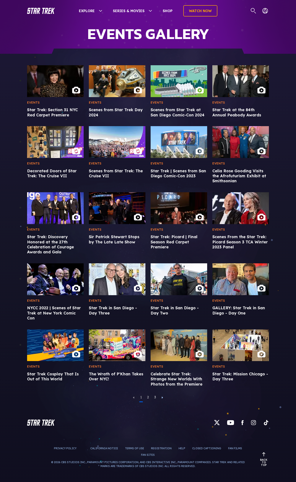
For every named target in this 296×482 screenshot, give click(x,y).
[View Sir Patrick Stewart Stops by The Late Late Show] (117, 208)
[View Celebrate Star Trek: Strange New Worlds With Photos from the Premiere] (179, 345)
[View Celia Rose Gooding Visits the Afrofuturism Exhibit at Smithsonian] (240, 142)
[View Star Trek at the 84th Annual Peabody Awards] (240, 81)
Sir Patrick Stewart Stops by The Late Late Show (114, 239)
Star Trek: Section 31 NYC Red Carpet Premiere (52, 112)
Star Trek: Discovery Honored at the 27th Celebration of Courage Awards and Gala (50, 244)
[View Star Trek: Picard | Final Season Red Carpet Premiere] (179, 208)
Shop (167, 11)
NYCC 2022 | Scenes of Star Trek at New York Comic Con (54, 313)
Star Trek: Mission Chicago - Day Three (240, 376)
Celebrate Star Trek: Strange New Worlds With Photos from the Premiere (176, 379)
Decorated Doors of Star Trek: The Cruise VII (52, 173)
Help (182, 448)
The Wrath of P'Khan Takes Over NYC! (116, 376)
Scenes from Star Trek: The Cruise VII (116, 173)
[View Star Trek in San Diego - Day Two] (179, 279)
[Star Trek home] (41, 423)
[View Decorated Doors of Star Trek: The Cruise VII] (55, 142)
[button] (41, 10)
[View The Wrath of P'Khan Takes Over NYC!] (117, 345)
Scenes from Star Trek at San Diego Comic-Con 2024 (177, 112)
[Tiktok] (266, 422)
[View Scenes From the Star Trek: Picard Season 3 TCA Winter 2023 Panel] (240, 208)
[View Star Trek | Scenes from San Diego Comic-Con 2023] (179, 142)
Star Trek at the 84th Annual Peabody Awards (236, 112)
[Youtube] (230, 422)
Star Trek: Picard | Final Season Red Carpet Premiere (174, 241)
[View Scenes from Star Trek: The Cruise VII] (117, 142)
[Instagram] (253, 422)
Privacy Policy (65, 448)
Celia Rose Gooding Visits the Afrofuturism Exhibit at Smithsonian (239, 176)
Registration (161, 448)
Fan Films (235, 448)
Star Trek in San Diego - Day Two (175, 310)
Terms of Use (134, 448)
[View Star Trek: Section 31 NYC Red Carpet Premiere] (55, 81)
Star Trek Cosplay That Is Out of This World (53, 376)
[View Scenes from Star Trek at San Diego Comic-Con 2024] (179, 81)
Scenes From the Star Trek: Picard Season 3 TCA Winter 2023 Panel (240, 241)
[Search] (253, 11)
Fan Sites (148, 454)
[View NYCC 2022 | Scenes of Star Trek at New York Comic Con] (55, 279)
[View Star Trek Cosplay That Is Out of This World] (55, 345)
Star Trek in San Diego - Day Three (113, 310)
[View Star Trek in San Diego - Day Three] (117, 279)
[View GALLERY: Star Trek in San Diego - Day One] (240, 279)
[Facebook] (242, 422)
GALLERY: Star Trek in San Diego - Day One (238, 310)
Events (33, 102)
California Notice (104, 448)
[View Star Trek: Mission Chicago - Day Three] (240, 345)
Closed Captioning (206, 448)
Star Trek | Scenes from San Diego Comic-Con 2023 (178, 173)
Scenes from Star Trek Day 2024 (116, 112)
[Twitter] (217, 422)
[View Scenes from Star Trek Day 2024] (117, 81)
